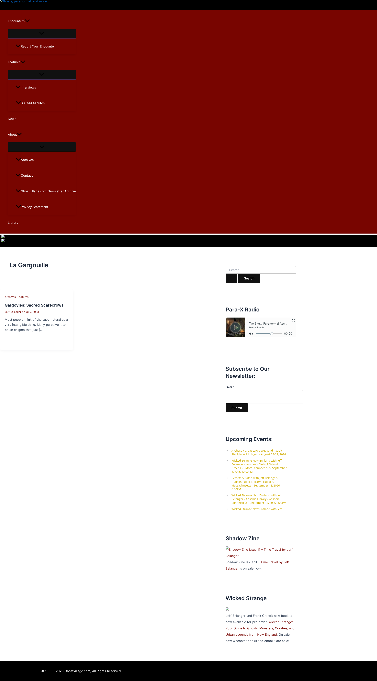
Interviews (28, 87)
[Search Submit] (231, 278)
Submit (237, 408)
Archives (27, 160)
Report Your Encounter (38, 46)
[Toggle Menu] (42, 33)
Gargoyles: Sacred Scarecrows (34, 305)
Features (14, 62)
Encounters (16, 21)
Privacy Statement (34, 207)
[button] (27, 21)
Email (230, 387)
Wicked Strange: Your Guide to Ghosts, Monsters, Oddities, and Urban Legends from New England (260, 628)
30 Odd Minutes (33, 103)
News (12, 119)
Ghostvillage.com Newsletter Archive (48, 191)
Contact (27, 175)
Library (13, 223)
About (12, 134)
